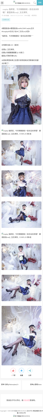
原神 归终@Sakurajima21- (10, 384)
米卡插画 (6, 15)
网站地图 (36, 411)
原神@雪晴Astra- (36, 384)
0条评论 (34, 15)
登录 (39, 2)
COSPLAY (6, 19)
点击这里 (26, 400)
